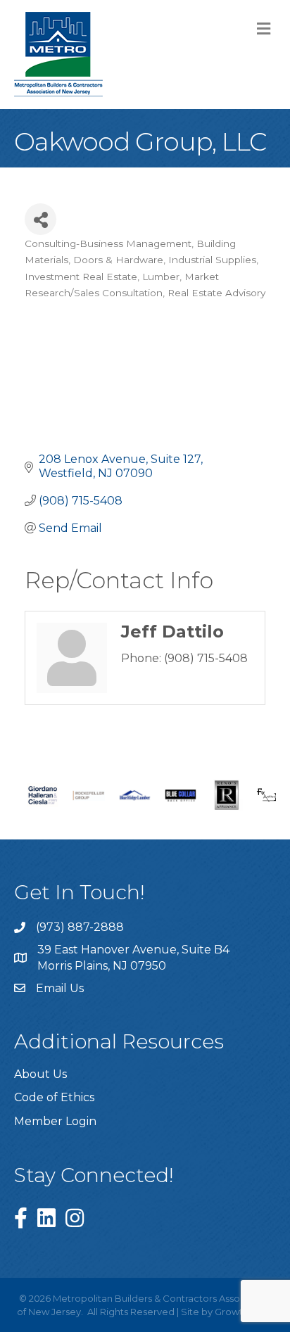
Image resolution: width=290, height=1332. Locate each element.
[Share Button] (40, 219)
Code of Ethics (54, 1097)
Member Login (55, 1121)
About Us (40, 1074)
